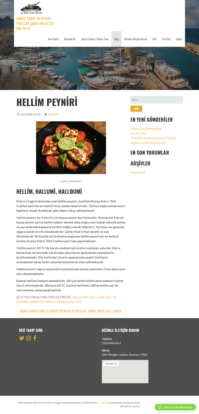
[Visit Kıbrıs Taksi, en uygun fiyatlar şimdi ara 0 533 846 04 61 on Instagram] (28, 339)
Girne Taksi (138, 133)
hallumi (97, 297)
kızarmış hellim (67, 302)
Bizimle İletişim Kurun (135, 39)
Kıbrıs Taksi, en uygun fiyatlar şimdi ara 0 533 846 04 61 (35, 23)
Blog (116, 39)
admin (53, 114)
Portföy (166, 39)
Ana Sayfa (53, 39)
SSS (155, 39)
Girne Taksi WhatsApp (146, 128)
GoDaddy (106, 402)
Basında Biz (70, 39)
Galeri (179, 39)
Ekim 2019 (138, 172)
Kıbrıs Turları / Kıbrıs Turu (95, 39)
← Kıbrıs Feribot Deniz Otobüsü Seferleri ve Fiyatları (51, 311)
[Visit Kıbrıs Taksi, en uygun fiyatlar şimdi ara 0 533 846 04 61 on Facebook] (35, 339)
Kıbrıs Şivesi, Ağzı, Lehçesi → (107, 311)
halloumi (80, 297)
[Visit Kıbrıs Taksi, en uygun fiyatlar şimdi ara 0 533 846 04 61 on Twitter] (21, 339)
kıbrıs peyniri (41, 302)
